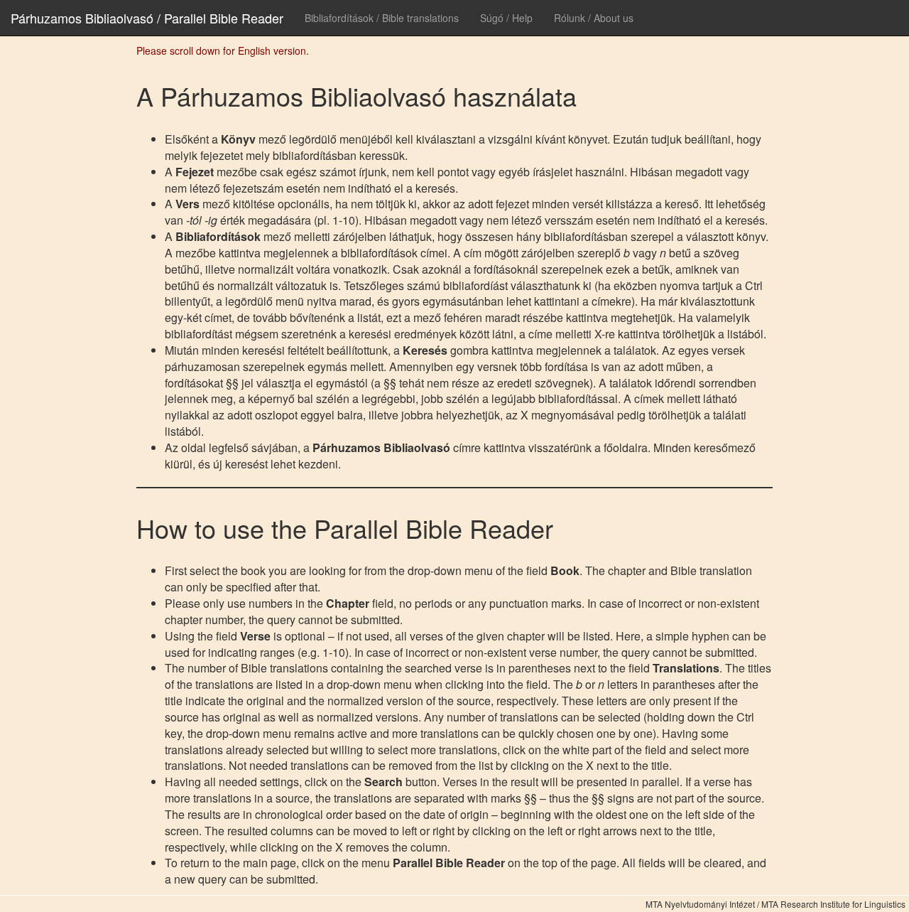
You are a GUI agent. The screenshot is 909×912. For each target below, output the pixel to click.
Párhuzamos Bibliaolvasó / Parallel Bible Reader (147, 18)
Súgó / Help (506, 18)
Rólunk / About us (593, 18)
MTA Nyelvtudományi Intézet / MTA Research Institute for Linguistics (775, 904)
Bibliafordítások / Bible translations (382, 18)
